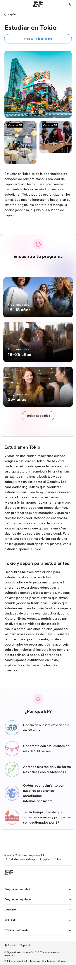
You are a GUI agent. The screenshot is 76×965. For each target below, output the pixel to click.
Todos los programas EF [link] (29, 855)
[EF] (38, 4)
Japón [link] (46, 859)
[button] (6, 4)
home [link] (7, 855)
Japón (12, 14)
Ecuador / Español (19, 945)
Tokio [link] (57, 859)
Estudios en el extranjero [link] (23, 859)
